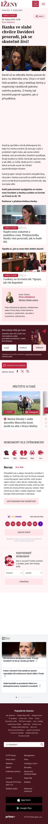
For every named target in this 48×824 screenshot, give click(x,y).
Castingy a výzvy (30, 763)
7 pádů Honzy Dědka (14, 724)
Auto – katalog (38, 721)
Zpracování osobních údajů (30, 772)
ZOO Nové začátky (25, 721)
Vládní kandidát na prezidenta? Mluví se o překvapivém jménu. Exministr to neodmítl (20, 684)
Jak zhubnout (10, 715)
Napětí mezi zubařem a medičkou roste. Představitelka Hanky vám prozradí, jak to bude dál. (22, 236)
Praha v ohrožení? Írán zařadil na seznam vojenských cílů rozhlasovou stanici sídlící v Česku (23, 672)
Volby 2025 (26, 724)
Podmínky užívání (13, 771)
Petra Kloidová (8, 22)
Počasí (37, 718)
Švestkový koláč (24, 736)
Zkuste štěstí (24, 532)
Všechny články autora (28, 300)
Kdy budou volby (11, 721)
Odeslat (39, 347)
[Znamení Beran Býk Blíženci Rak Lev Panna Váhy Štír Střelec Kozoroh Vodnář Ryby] (24, 348)
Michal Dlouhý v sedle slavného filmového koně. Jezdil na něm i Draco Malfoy (21, 422)
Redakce (27, 782)
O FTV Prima (11, 755)
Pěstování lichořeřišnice (16, 730)
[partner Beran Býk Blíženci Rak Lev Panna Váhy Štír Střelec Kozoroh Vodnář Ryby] (33, 573)
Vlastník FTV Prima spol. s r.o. (13, 783)
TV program (13, 718)
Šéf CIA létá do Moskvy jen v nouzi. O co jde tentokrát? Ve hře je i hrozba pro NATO (20, 659)
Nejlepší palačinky (32, 733)
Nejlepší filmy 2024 (23, 715)
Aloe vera (33, 727)
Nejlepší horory (37, 715)
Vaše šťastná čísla (36, 516)
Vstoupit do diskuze (16, 365)
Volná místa (10, 759)
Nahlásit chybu (11, 788)
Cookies (9, 778)
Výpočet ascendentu (33, 730)
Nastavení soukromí (28, 789)
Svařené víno (36, 724)
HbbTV (8, 767)
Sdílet (38, 17)
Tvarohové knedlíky (17, 733)
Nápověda (28, 778)
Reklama (9, 763)
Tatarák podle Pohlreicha (19, 727)
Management (29, 755)
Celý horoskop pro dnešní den (21, 501)
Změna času (23, 718)
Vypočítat (24, 582)
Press (26, 759)
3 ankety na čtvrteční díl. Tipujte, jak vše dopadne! (22, 280)
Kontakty (27, 767)
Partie (31, 718)
